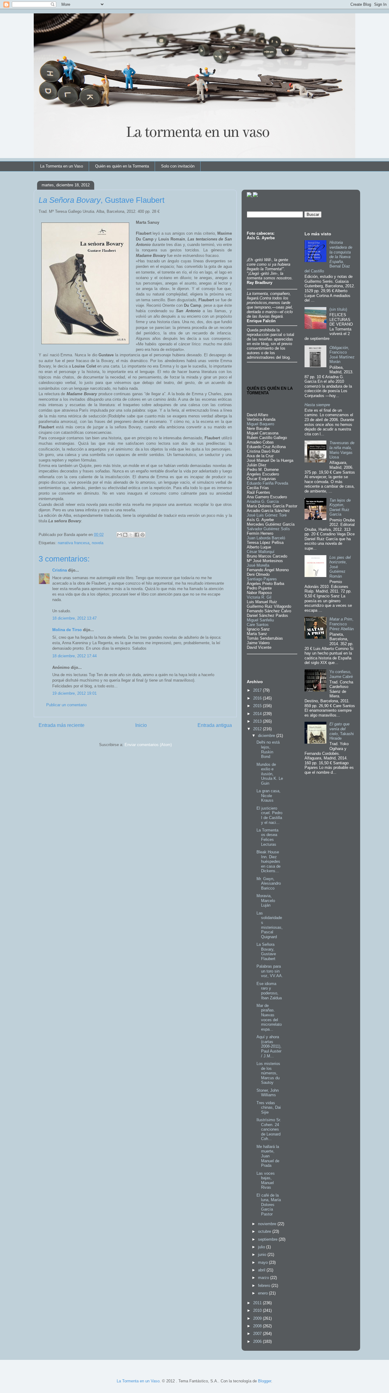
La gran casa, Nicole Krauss (268, 796)
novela (97, 543)
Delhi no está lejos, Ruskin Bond (268, 749)
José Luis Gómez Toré (267, 515)
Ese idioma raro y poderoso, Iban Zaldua (269, 990)
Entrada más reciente (61, 725)
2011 (258, 1303)
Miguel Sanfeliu (260, 620)
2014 (258, 713)
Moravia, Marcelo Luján (265, 900)
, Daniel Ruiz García (340, 507)
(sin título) (338, 309)
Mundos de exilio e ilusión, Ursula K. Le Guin (269, 774)
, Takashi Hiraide (341, 731)
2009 (258, 1318)
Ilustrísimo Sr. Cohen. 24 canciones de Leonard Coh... (268, 1129)
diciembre (267, 735)
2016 (258, 698)
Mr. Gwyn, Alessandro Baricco (268, 883)
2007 (258, 1333)
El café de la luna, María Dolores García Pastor (268, 1204)
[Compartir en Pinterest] (142, 535)
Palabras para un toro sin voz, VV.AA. (269, 971)
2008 (258, 1326)
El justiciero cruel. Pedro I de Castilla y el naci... (269, 815)
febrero (264, 1285)
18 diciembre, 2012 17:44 (74, 656)
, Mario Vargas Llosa (341, 450)
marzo (264, 1277)
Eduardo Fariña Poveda (267, 483)
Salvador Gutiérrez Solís (268, 529)
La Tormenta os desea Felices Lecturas (267, 837)
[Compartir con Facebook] (137, 535)
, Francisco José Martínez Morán (342, 354)
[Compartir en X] (131, 535)
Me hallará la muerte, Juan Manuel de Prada (267, 1156)
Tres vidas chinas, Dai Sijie (268, 1108)
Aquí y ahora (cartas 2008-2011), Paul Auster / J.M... (268, 1046)
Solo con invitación (177, 166)
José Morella (258, 565)
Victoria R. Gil (259, 597)
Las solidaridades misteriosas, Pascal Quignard (269, 925)
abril (262, 1270)
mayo (263, 1262)
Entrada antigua (215, 725)
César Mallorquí (260, 551)
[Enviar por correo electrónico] (119, 535)
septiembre (268, 1239)
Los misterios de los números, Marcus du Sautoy (268, 1073)
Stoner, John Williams (267, 1092)
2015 (258, 705)
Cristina (59, 570)
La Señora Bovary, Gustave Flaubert (266, 951)
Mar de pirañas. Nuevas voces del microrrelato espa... (269, 1017)
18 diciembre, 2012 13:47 (74, 618)
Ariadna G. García (263, 501)
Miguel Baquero (260, 424)
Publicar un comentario (66, 705)
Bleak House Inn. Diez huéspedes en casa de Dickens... (268, 861)
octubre (265, 1231)
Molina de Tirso (67, 629)
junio (262, 1254)
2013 (258, 721)
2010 (258, 1310)
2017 (258, 690)
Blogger (264, 1381)
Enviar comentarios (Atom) (148, 744)
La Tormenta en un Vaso (61, 166)
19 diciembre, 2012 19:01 (74, 693)
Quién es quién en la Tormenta (122, 166)
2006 (258, 1341)
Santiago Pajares (262, 579)
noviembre (267, 1224)
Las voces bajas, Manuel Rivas (265, 1180)
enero (263, 1293)
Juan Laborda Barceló (266, 538)
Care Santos (258, 624)
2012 (258, 729)
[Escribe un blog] (125, 535)
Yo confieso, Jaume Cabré (341, 674)
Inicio (141, 725)
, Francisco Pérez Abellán (341, 624)
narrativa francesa (73, 543)
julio (262, 1247)
